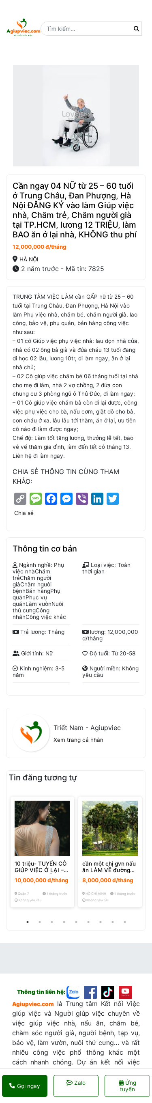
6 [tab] (88, 922)
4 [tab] (64, 922)
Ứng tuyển (128, 1085)
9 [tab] (125, 922)
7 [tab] (100, 922)
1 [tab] (28, 922)
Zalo (80, 1082)
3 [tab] (52, 922)
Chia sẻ (24, 513)
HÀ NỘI (29, 259)
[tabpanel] (42, 852)
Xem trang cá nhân (78, 740)
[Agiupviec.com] (75, 991)
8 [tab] (113, 922)
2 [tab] (40, 922)
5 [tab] (76, 922)
